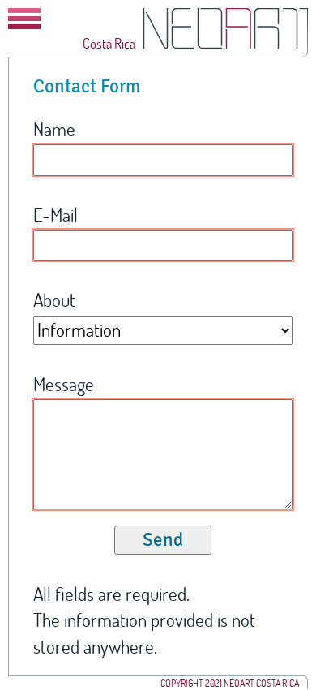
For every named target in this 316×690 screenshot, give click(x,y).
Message (63, 384)
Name (54, 129)
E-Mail (55, 214)
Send (163, 540)
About (54, 300)
